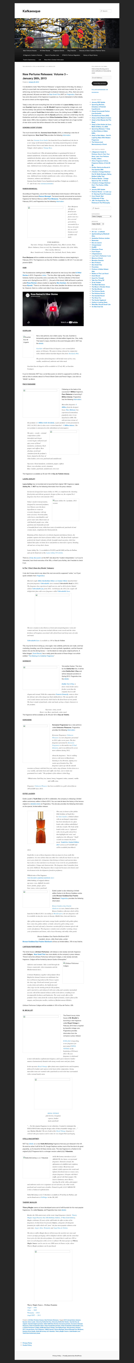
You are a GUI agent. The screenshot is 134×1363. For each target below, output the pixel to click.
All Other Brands (45, 51)
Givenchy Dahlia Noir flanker (60, 1322)
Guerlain (39, 348)
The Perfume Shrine (98, 293)
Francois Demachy (62, 694)
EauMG (94, 247)
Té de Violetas (96, 282)
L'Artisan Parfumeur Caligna (31, 1327)
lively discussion (35, 558)
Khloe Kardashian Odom (36, 1326)
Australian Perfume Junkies (101, 238)
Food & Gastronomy (29, 60)
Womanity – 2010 (33, 1313)
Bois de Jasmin (97, 243)
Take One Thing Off (98, 280)
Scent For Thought (98, 278)
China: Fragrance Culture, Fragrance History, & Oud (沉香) (101, 163)
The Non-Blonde (97, 289)
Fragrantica (70, 94)
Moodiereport (58, 913)
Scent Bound (37, 653)
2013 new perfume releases (72, 1320)
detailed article (35, 804)
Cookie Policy (27, 1345)
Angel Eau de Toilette (61, 1228)
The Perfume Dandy (98, 291)
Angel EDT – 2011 (34, 1315)
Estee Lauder (63, 817)
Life (40, 60)
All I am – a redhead (98, 232)
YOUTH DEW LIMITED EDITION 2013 (40, 878)
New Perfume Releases (51, 1320)
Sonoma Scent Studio (41, 140)
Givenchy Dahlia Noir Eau (43, 1322)
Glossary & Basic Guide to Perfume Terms (92, 51)
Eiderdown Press (97, 249)
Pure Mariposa (53, 199)
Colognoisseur (96, 245)
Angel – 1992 (32, 1307)
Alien (41, 1228)
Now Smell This (54, 94)
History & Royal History (90, 55)
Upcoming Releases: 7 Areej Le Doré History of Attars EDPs (101, 131)
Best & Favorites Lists (52, 55)
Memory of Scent (97, 258)
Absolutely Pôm (73, 353)
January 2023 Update (98, 102)
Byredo (25, 1322)
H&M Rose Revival (53, 1324)
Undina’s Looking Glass (99, 302)
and (52, 581)
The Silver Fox (96, 298)
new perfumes (30, 1329)
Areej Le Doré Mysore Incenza (101, 118)
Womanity (47, 1228)
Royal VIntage (61, 1131)
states (44, 275)
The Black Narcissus (98, 285)
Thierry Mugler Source (62, 1331)
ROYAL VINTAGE (53, 1113)
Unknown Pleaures (41, 786)
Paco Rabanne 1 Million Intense (44, 1329)
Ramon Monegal (59, 1329)
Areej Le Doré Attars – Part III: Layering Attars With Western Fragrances (101, 137)
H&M (45, 1324)
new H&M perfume (60, 1327)
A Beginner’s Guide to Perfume (32, 55)
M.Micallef (66, 1041)
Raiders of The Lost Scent (100, 273)
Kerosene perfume (64, 1324)
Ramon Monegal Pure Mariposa (74, 1329)
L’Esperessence (97, 254)
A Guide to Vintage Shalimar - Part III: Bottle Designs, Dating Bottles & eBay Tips (101, 174)
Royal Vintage (42, 1066)
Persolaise (95, 267)
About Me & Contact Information (54, 60)
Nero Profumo (96, 263)
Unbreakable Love (74, 1331)
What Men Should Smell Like (101, 304)
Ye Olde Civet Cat (97, 307)
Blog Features (72, 51)
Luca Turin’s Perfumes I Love (101, 256)
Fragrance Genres (58, 51)
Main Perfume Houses (30, 51)
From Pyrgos (96, 251)
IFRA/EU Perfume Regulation (71, 55)
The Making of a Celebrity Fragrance (41, 656)
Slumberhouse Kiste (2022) (100, 116)
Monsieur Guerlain (98, 260)
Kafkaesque (31, 11)
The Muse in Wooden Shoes (101, 287)
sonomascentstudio (46, 183)
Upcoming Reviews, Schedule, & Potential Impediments (99, 107)
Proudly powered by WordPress (72, 1356)
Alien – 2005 (32, 1310)
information (66, 135)
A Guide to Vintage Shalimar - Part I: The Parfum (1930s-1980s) (101, 185)
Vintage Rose (47, 148)
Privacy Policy (27, 1343)
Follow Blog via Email (100, 83)
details (41, 343)
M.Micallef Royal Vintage (47, 1327)
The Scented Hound (98, 296)
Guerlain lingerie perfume (35, 1324)
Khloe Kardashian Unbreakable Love (72, 1326)
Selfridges (44, 1197)
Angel (37, 1228)
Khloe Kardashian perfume (52, 1326)
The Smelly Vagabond (99, 300)
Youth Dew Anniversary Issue (31, 1333)
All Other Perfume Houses (36, 1320)
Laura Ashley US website (54, 553)
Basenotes (95, 240)
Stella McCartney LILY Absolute (45, 1331)
